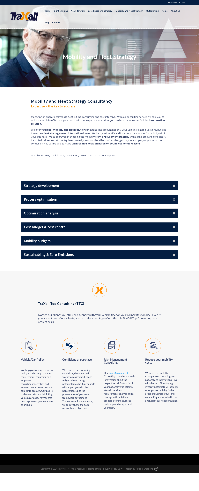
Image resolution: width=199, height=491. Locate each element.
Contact (56, 22)
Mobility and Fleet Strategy (129, 10)
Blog (46, 22)
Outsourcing (152, 10)
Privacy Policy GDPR (113, 468)
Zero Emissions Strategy (100, 10)
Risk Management (118, 373)
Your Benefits (78, 10)
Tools (165, 10)
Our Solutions (61, 10)
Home (47, 10)
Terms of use (94, 468)
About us (175, 10)
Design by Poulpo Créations (139, 468)
